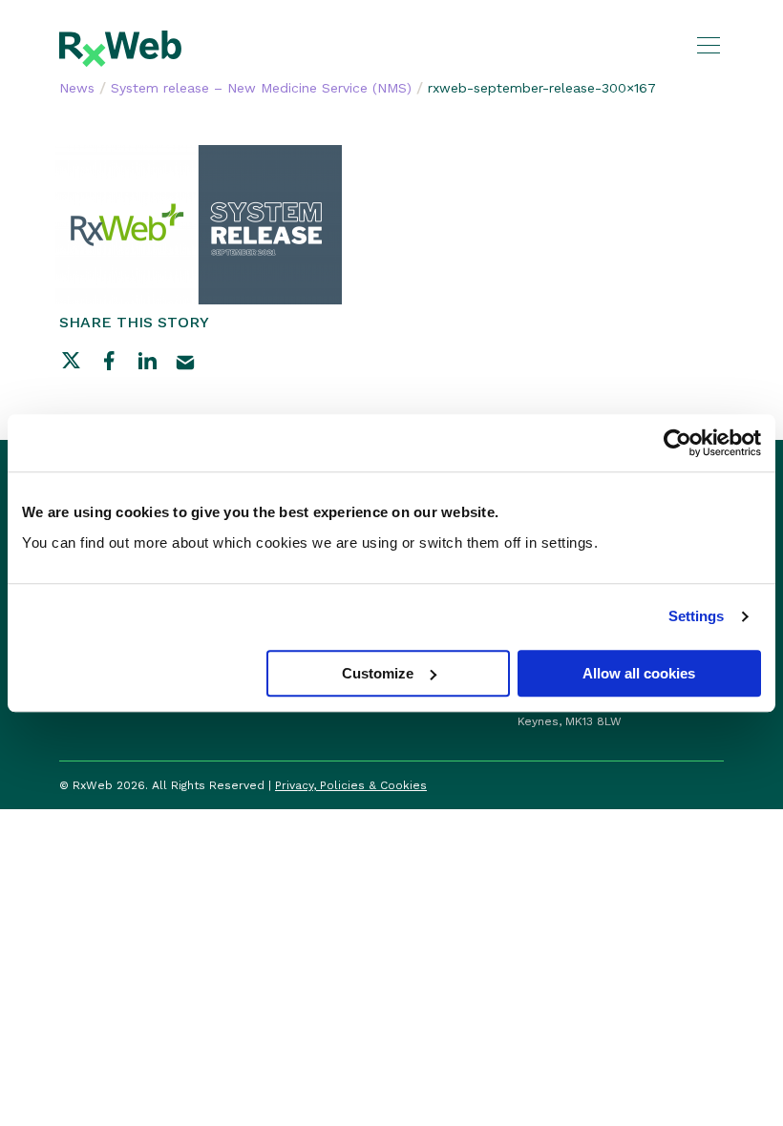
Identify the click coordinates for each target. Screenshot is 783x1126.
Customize (377, 673)
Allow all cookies (638, 673)
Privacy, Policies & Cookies (351, 785)
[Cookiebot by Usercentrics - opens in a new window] (677, 442)
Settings (696, 616)
